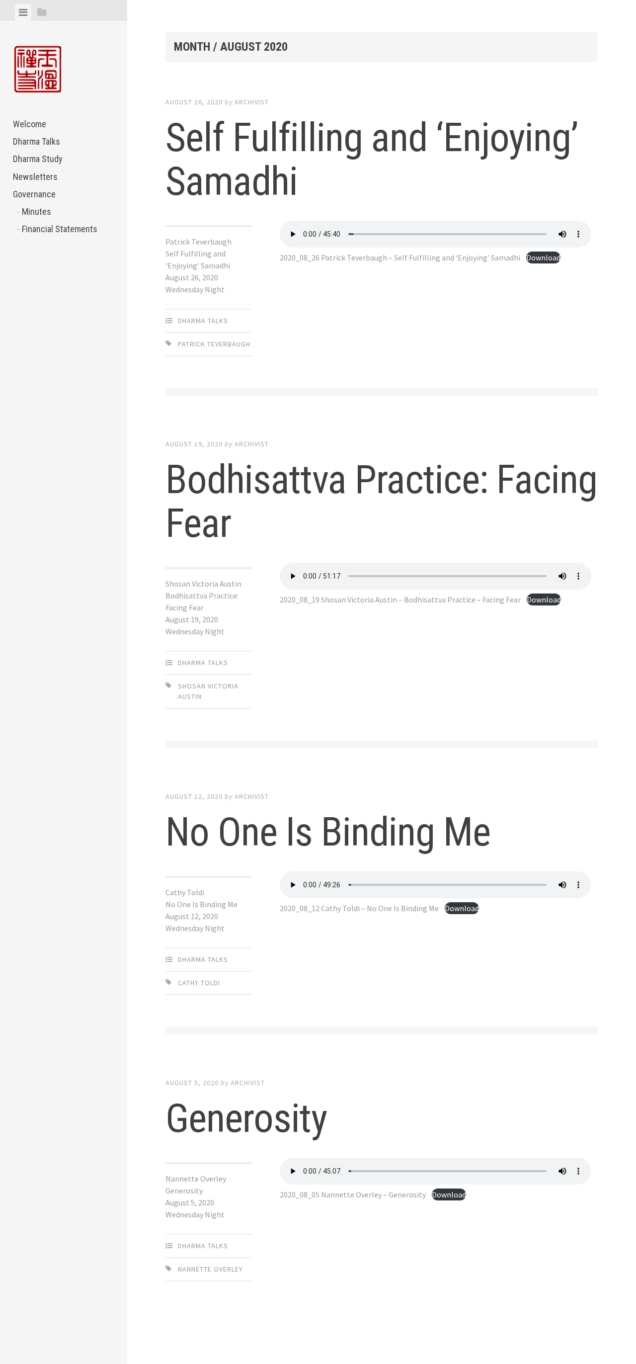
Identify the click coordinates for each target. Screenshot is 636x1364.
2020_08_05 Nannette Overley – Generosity (353, 1194)
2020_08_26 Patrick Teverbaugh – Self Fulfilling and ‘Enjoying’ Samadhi (400, 257)
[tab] (23, 12)
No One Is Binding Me (327, 832)
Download (543, 257)
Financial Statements (59, 229)
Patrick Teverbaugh (214, 344)
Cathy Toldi (199, 982)
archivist (252, 101)
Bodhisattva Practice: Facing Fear (381, 501)
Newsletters (35, 176)
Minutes (36, 211)
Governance (34, 194)
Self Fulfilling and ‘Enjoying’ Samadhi (371, 159)
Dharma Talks (36, 141)
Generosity (246, 1118)
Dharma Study (38, 159)
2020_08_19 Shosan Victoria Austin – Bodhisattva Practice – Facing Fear (400, 599)
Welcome (29, 124)
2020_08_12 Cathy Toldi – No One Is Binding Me (359, 908)
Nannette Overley (210, 1269)
